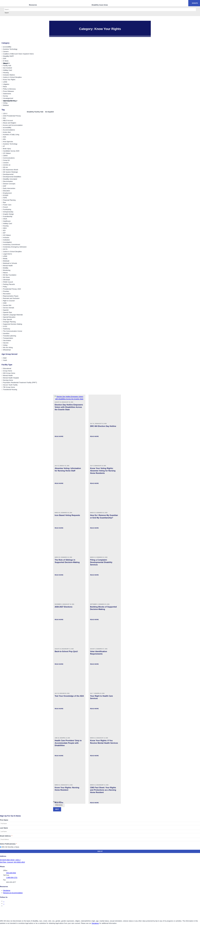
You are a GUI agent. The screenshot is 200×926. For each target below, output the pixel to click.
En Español (49, 112)
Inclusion (6, 237)
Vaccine (5, 343)
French (5, 207)
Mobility (5, 268)
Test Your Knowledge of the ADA (69, 696)
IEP (4, 233)
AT (4, 146)
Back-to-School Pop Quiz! (66, 651)
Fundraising (7, 209)
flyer (4, 202)
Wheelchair (7, 350)
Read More (60, 436)
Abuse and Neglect (9, 123)
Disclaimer (6, 890)
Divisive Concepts (9, 184)
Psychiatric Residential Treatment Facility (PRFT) (20, 382)
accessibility (7, 127)
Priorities (6, 291)
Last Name (4, 828)
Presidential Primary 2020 (12, 289)
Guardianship (7, 216)
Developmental (8, 174)
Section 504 (7, 305)
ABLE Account (8, 120)
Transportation (8, 338)
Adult (4, 358)
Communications (9, 158)
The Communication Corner (12, 331)
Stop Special (7, 319)
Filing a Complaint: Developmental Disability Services (101, 562)
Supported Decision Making (12, 324)
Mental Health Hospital (11, 378)
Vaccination (7, 340)
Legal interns (7, 254)
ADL (4, 139)
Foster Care (7, 205)
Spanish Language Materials (13, 315)
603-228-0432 (11, 873)
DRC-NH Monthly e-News (10, 847)
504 (4, 118)
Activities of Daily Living (11, 134)
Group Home (7, 371)
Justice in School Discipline (12, 251)
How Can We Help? (10, 101)
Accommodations (9, 130)
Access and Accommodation (13, 125)
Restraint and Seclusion (11, 298)
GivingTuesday (8, 212)
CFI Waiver (7, 153)
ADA (4, 137)
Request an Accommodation (13, 893)
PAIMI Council (8, 282)
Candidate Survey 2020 (11, 151)
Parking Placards (9, 284)
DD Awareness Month (10, 170)
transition (6, 333)
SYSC (5, 326)
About (5, 63)
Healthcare (7, 221)
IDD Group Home (9, 373)
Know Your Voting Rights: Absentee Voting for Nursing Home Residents (102, 470)
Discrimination (8, 181)
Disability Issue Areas (100, 5)
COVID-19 (6, 165)
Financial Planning (9, 200)
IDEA (5, 228)
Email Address (6, 836)
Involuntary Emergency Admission (15, 247)
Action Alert (7, 132)
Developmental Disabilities (12, 177)
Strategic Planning (9, 322)
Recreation (7, 294)
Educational (7, 368)
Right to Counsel (9, 301)
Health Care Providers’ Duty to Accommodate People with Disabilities (68, 742)
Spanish (6, 310)
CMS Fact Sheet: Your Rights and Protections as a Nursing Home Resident (103, 789)
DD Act (5, 167)
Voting (5, 345)
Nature (5, 272)
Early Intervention (9, 188)
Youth (5, 360)
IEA (4, 230)
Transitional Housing (10, 389)
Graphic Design (8, 214)
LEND (5, 256)
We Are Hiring (8, 347)
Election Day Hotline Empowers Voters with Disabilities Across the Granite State (69, 407)
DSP (4, 186)
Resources (33, 5)
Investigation (7, 242)
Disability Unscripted (10, 179)
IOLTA (5, 249)
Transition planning (9, 336)
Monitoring (6, 270)
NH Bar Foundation (9, 275)
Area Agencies (8, 141)
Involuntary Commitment (11, 244)
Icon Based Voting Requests (67, 515)
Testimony (6, 329)
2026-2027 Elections (63, 607)
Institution (6, 240)
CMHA (5, 155)
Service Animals (8, 308)
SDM (4, 303)
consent (6, 162)
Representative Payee (10, 296)
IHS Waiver (7, 235)
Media (5, 258)
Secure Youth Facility (10, 385)
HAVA (5, 219)
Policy (5, 287)
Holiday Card (7, 223)
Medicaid (6, 261)
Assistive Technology (10, 144)
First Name (4, 820)
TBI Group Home (9, 387)
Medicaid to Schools (10, 263)
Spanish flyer (7, 312)
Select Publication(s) (8, 844)
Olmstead (6, 279)
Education (6, 191)
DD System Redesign (10, 172)
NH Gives (6, 277)
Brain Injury (7, 148)
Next (57, 809)
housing (5, 226)
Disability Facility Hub (35, 112)
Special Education (9, 317)
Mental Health (8, 265)
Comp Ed (6, 160)
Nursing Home (8, 380)
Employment (7, 193)
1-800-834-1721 (11, 877)
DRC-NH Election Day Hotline (103, 426)
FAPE (5, 198)
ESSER (5, 195)
